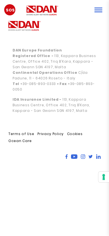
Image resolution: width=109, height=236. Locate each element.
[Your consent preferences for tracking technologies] (103, 177)
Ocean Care (20, 140)
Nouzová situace (12, 12)
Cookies (75, 133)
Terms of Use (21, 133)
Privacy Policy (50, 133)
